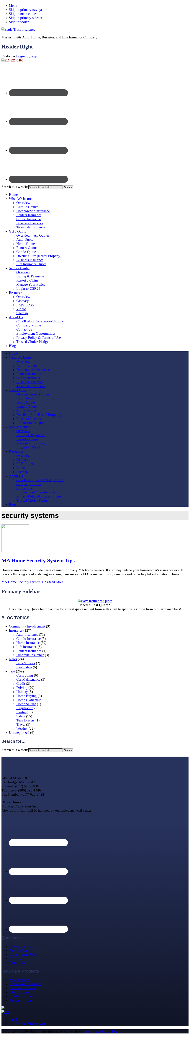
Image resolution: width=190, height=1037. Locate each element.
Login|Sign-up (26, 56)
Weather (22, 728)
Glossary (22, 301)
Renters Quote (26, 248)
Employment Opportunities (35, 333)
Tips (12, 671)
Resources (16, 293)
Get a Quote (17, 231)
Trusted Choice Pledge (32, 342)
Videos (21, 309)
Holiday (22, 692)
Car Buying (24, 675)
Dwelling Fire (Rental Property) (38, 256)
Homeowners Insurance (33, 211)
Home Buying (26, 696)
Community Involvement (27, 626)
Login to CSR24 (28, 288)
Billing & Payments (30, 276)
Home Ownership (29, 700)
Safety (20, 716)
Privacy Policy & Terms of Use (38, 337)
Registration (24, 708)
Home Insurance (28, 643)
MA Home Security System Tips (38, 560)
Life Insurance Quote (31, 264)
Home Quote (25, 244)
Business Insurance (29, 223)
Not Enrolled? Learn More (28, 1024)
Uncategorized (19, 732)
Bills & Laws (25, 663)
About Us (16, 317)
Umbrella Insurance (30, 655)
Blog (12, 346)
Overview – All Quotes (32, 235)
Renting (22, 712)
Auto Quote (24, 239)
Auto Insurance (27, 207)
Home (13, 194)
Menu (13, 5)
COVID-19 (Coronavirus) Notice (39, 321)
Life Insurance (26, 647)
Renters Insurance (28, 215)
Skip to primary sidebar (25, 18)
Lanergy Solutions (96, 1031)
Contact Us (24, 329)
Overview (23, 203)
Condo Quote (26, 252)
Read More (32, 582)
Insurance (15, 630)
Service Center (19, 268)
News (13, 659)
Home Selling (26, 704)
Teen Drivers (25, 720)
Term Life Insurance (30, 227)
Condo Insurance (28, 219)
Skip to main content (24, 14)
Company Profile (28, 325)
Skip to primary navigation (28, 10)
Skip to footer (19, 22)
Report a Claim (27, 280)
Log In (14, 1020)
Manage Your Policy (30, 284)
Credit (20, 683)
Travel (20, 724)
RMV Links (25, 305)
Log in (117, 1031)
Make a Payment (21, 946)
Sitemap (22, 313)
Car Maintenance (28, 679)
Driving (21, 688)
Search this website (14, 187)
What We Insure (20, 199)
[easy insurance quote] (95, 601)
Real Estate (24, 667)
